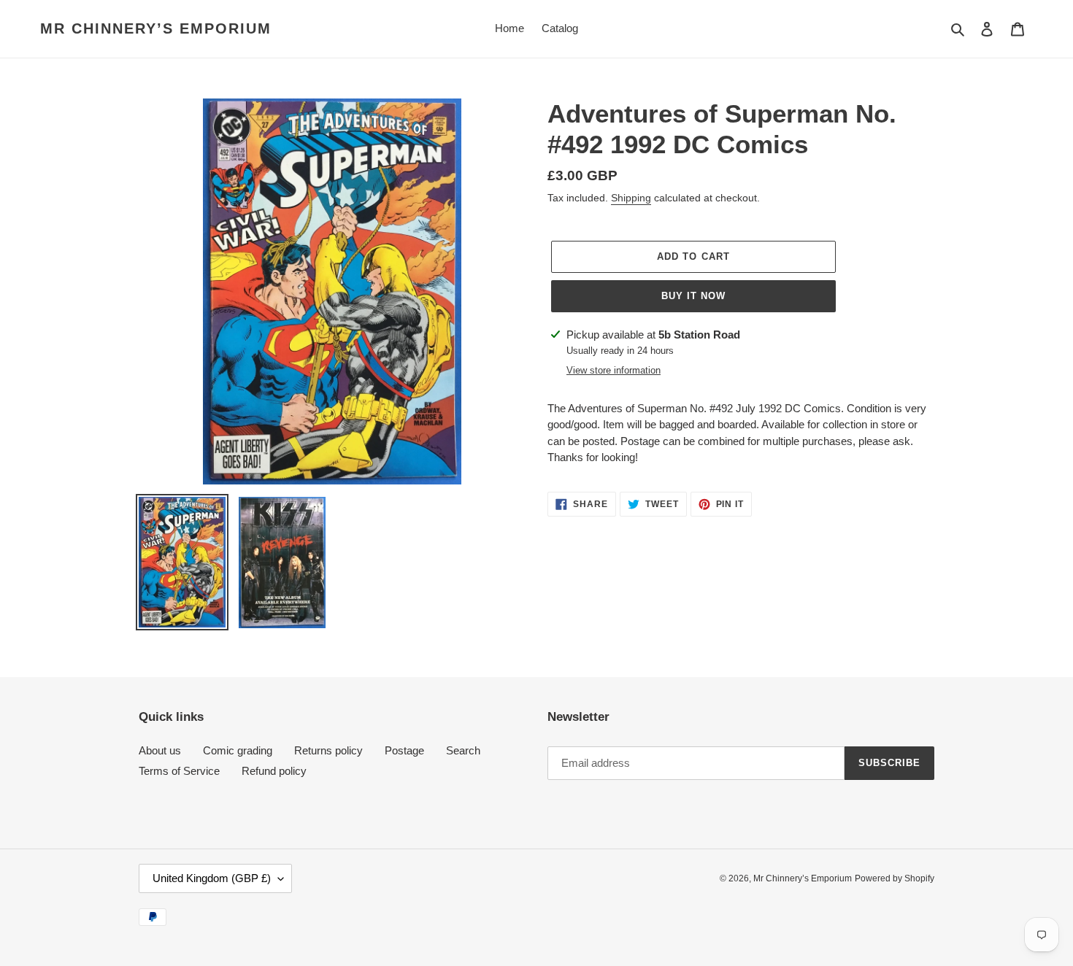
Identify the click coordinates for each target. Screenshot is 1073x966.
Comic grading (237, 750)
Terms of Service (179, 771)
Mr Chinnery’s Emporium (156, 28)
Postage (404, 750)
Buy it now (693, 295)
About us (160, 750)
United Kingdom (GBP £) (212, 878)
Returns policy (328, 750)
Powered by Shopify (894, 878)
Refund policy (274, 771)
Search (463, 750)
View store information (613, 370)
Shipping (631, 198)
